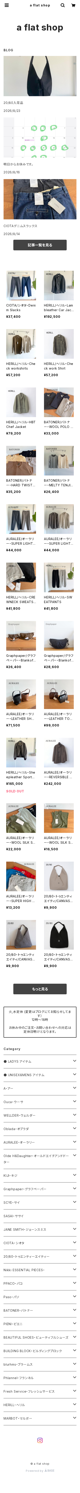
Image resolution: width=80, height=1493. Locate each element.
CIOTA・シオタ (14, 1243)
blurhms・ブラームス (18, 1364)
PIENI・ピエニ (13, 1324)
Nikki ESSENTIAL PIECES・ (24, 1270)
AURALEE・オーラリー (19, 1142)
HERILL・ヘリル (14, 1405)
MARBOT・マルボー (18, 1418)
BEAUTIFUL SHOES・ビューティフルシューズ (36, 1337)
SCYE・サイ (12, 1202)
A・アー (9, 1088)
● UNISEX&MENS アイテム (24, 1075)
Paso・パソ (11, 1297)
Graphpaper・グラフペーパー (25, 1189)
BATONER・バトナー (18, 1310)
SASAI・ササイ (14, 1216)
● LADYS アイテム (17, 1061)
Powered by (35, 1470)
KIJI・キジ (11, 1175)
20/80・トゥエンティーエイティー (27, 1256)
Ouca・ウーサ (13, 1102)
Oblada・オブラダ (16, 1129)
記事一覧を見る (40, 245)
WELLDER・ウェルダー (20, 1115)
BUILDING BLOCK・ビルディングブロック (33, 1351)
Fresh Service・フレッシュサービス (29, 1391)
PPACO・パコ (13, 1283)
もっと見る (40, 989)
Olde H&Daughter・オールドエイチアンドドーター (36, 1159)
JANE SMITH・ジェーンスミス (25, 1229)
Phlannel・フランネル (19, 1378)
